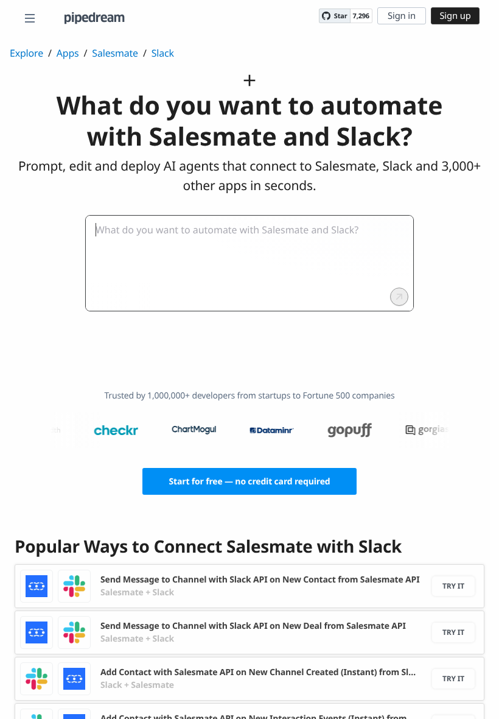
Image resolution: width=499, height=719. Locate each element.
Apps (68, 53)
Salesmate (115, 53)
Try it (453, 586)
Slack (163, 53)
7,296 (361, 16)
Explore (26, 53)
